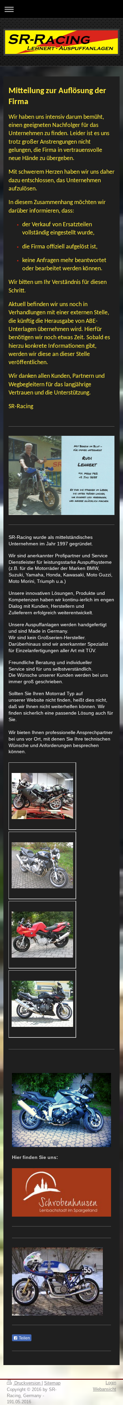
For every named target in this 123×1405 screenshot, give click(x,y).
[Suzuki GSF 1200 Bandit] (42, 1004)
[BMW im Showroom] (42, 796)
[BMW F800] (42, 935)
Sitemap (52, 1383)
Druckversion (27, 1383)
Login (111, 1382)
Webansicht (104, 1389)
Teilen (24, 1338)
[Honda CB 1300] (42, 865)
